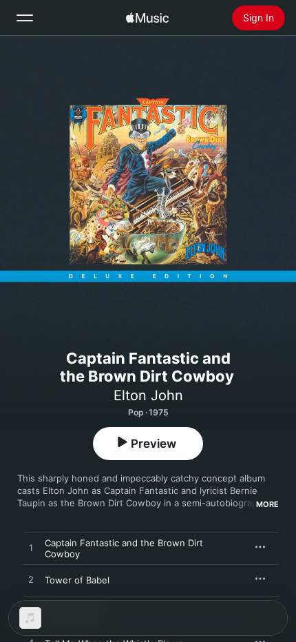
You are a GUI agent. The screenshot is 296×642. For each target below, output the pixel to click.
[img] (147, 18)
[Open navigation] (25, 18)
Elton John (148, 395)
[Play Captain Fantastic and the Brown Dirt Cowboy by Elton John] (31, 548)
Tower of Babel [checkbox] (77, 580)
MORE (267, 504)
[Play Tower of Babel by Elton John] (31, 580)
